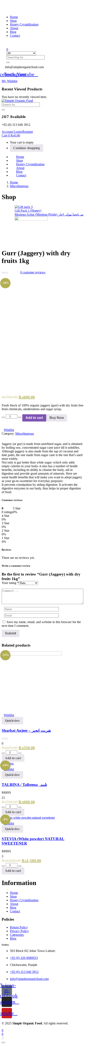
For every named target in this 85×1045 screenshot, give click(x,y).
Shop (13, 20)
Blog (13, 32)
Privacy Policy (19, 931)
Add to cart (34, 417)
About (14, 28)
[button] (23, 67)
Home (14, 17)
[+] (19, 417)
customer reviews (32, 272)
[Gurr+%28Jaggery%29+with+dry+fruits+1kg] (5, 277)
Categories (17, 934)
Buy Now (57, 417)
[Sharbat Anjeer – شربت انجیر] (32, 654)
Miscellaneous (19, 186)
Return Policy (19, 927)
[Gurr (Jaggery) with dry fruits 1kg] (3, 277)
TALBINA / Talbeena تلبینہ (24, 784)
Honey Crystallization (24, 24)
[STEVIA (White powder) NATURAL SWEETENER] (28, 817)
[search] (3, 109)
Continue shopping (26, 148)
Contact (15, 35)
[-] (3, 417)
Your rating (10, 583)
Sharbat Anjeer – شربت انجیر (26, 730)
